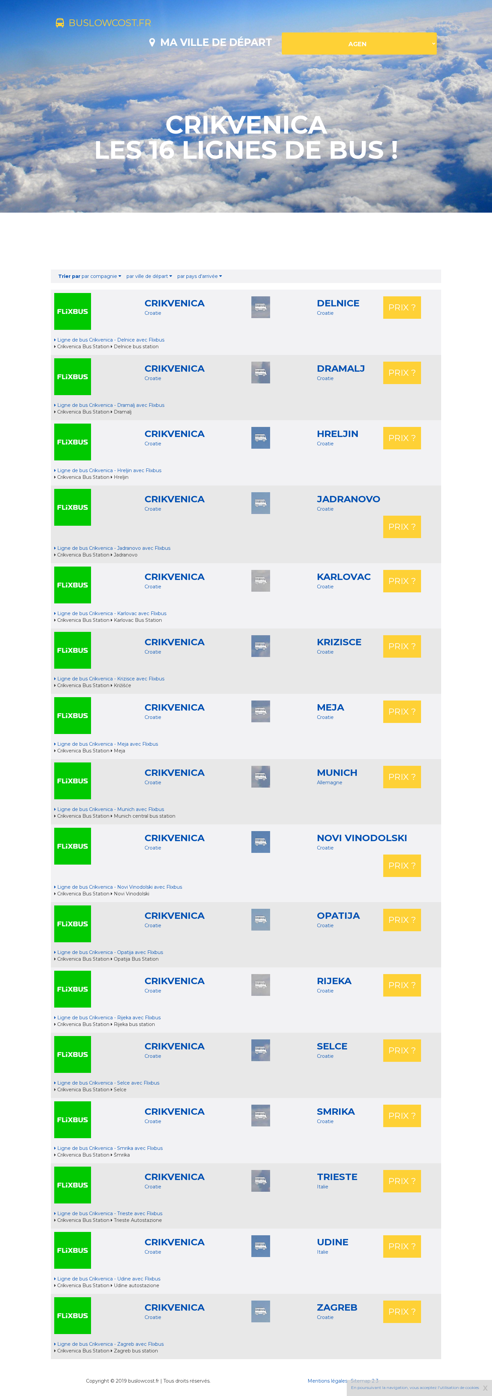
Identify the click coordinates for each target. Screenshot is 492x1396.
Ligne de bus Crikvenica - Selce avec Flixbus (107, 1083)
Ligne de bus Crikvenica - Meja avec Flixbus (107, 744)
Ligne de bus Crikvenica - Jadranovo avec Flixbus (113, 548)
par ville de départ (148, 276)
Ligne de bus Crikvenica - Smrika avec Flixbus (109, 1148)
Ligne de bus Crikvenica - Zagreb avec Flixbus (110, 1344)
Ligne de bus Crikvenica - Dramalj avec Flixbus (110, 405)
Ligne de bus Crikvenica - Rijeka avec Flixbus (108, 1018)
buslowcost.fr (107, 22)
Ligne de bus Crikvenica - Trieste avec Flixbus (109, 1213)
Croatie (153, 313)
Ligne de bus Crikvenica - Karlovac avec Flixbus (111, 613)
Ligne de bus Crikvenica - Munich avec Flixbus (110, 809)
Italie (322, 1187)
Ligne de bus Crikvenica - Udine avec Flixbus (108, 1279)
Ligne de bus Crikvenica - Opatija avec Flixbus (109, 952)
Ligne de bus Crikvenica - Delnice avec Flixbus (110, 340)
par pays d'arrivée (198, 276)
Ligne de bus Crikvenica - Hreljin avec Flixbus (108, 470)
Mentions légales (327, 1381)
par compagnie (88, 276)
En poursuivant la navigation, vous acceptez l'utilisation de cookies (415, 1387)
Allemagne (329, 783)
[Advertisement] (246, 241)
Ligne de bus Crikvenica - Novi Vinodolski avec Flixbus (119, 887)
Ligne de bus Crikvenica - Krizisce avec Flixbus (110, 679)
